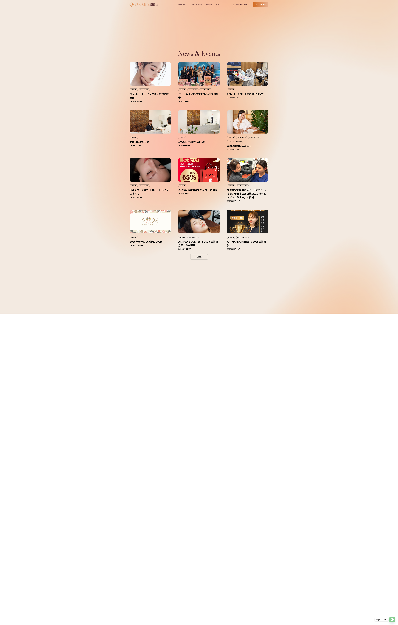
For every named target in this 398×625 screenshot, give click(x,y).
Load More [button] (199, 257)
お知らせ (134, 90)
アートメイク (144, 90)
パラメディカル (206, 90)
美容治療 (239, 141)
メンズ (230, 141)
